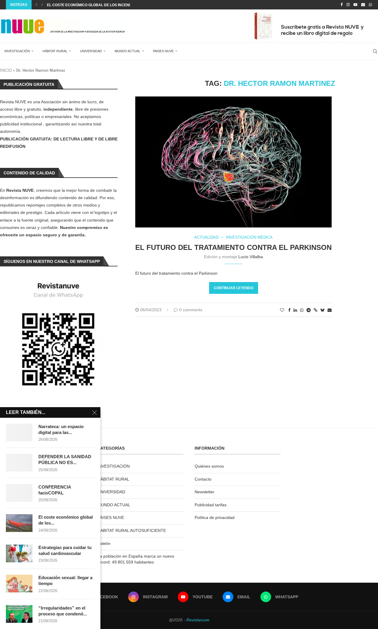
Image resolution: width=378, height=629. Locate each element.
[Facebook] (341, 4)
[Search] (375, 51)
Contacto (203, 479)
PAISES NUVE (163, 51)
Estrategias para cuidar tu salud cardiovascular (65, 550)
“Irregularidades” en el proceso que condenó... (62, 610)
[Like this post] (282, 310)
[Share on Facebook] (289, 310)
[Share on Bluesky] (322, 309)
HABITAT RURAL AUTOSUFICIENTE (131, 530)
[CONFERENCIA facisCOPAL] (19, 493)
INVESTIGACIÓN (17, 51)
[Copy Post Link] (315, 310)
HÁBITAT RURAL (55, 51)
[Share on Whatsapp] (302, 310)
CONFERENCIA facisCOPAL (54, 489)
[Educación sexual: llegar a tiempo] (19, 583)
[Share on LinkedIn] (295, 310)
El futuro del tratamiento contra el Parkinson (233, 247)
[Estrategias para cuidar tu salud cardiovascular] (19, 553)
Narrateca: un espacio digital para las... (61, 429)
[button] (36, 4)
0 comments (190, 309)
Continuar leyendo (233, 288)
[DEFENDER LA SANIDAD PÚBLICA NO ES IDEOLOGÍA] (19, 462)
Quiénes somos (209, 466)
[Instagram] (348, 4)
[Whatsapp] (370, 4)
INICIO (6, 70)
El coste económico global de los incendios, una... (98, 5)
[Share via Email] (330, 310)
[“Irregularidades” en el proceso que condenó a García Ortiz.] (19, 614)
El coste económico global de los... (65, 520)
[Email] (363, 4)
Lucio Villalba (250, 256)
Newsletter (204, 491)
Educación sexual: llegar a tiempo (65, 580)
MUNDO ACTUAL (127, 51)
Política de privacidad (214, 517)
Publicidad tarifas (211, 504)
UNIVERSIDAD (91, 51)
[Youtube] (355, 4)
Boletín (103, 543)
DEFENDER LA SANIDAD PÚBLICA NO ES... (64, 459)
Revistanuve (197, 619)
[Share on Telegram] (309, 310)
